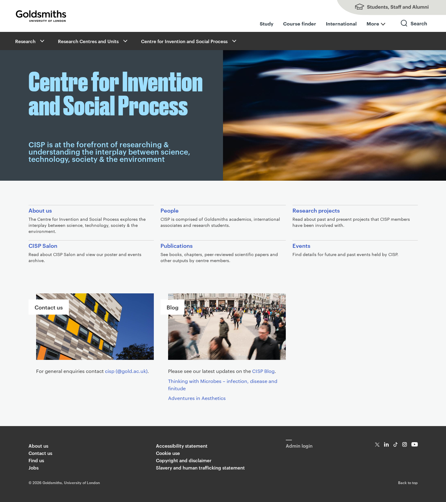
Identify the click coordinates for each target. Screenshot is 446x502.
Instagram (404, 444)
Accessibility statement (182, 445)
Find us (36, 460)
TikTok (395, 444)
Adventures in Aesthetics (197, 398)
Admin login (299, 445)
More (373, 23)
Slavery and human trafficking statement (200, 467)
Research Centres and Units (88, 41)
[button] (41, 41)
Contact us (40, 453)
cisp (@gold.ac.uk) (126, 371)
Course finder (299, 23)
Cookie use (168, 453)
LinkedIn (386, 444)
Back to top (408, 482)
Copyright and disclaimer (183, 460)
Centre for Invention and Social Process (184, 41)
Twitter (377, 444)
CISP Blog (263, 371)
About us (38, 445)
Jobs (34, 467)
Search (414, 28)
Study (266, 23)
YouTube (414, 444)
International (341, 23)
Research (25, 41)
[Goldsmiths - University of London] (41, 16)
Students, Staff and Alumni (385, 7)
